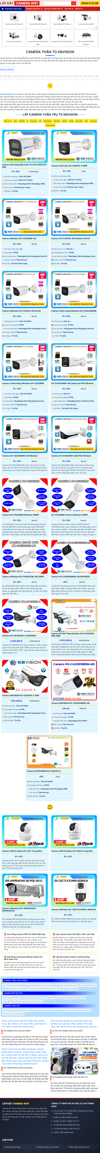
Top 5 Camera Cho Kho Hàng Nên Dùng (15, 985)
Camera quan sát (33, 9)
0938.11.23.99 (89, 3)
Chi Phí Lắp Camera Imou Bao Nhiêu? (67, 1031)
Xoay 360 (79, 121)
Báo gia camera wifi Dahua (69, 988)
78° (40, 121)
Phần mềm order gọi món (79, 1147)
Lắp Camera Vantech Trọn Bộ (41, 1010)
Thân (86, 121)
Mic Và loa (8, 121)
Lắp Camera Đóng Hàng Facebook (17, 1068)
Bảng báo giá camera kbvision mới (66, 985)
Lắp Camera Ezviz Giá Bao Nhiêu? (17, 1031)
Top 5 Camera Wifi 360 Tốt (11, 998)
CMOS (71, 121)
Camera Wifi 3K (50, 998)
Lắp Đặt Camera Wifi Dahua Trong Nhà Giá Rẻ (71, 998)
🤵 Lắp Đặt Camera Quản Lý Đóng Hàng (71, 957)
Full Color (57, 121)
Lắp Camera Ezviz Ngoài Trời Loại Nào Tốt (70, 1077)
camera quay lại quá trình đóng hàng (41, 985)
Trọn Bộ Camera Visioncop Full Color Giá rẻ (16, 1010)
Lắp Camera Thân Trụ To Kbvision (50, 114)
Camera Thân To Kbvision (50, 52)
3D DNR (22, 121)
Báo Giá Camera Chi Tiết (51, 988)
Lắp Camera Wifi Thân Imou (33, 1001)
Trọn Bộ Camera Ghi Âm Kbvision (13, 1014)
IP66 (15, 121)
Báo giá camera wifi (52, 9)
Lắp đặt (19, 3)
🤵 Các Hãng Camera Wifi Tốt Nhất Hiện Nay (24, 934)
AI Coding (93, 121)
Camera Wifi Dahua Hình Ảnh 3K (13, 1001)
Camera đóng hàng (12, 1147)
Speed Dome (50, 125)
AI (27, 121)
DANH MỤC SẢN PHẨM (13, 9)
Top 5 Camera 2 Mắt (35, 988)
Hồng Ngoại (47, 121)
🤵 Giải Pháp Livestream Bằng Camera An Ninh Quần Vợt (23, 958)
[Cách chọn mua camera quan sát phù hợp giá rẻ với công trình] (96, 28)
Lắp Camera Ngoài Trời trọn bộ (62, 1010)
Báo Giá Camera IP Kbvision (87, 985)
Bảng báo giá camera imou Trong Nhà (15, 988)
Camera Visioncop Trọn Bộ (82, 1010)
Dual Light (33, 121)
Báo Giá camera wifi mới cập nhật (32, 998)
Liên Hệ (78, 9)
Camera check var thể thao (48, 1147)
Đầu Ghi (68, 9)
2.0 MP (64, 121)
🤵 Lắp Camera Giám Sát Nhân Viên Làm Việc (74, 934)
